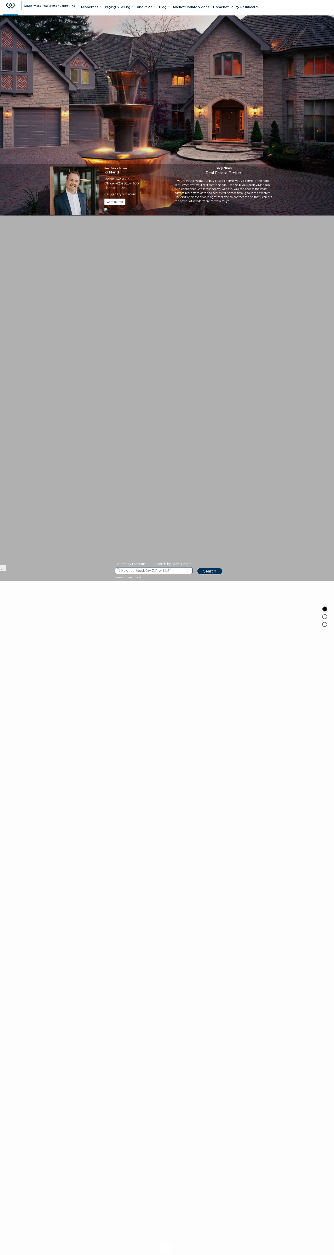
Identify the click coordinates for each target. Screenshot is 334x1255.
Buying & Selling (120, 10)
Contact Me (115, 202)
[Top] (324, 608)
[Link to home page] (10, 7)
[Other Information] (324, 624)
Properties (92, 10)
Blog (165, 10)
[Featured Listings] (324, 616)
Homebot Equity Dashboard (235, 7)
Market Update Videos (191, 7)
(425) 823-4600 (127, 183)
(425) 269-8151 (127, 179)
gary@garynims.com (120, 194)
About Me (147, 10)
